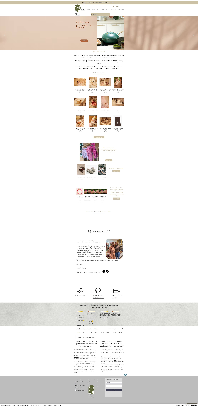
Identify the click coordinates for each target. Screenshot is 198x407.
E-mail (104, 201)
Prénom (83, 201)
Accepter (193, 405)
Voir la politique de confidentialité (56, 405)
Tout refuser (187, 405)
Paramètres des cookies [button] (180, 405)
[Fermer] (196, 405)
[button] (122, 192)
